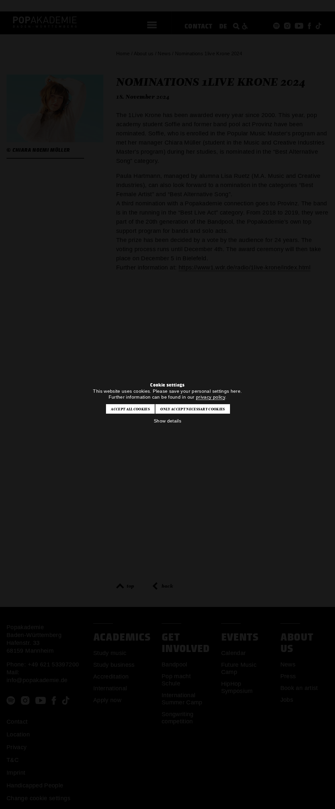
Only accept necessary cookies (192, 409)
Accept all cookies (130, 409)
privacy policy (210, 397)
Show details (167, 420)
